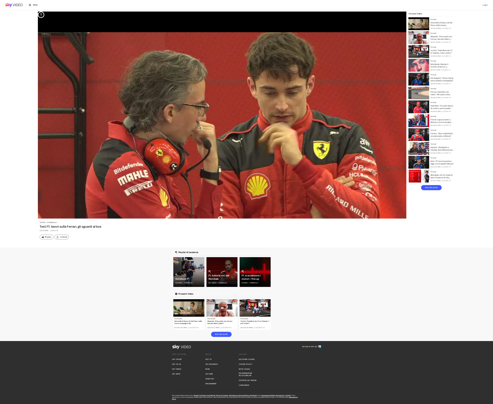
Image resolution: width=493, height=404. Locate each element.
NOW (207, 369)
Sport (43, 222)
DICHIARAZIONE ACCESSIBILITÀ (245, 374)
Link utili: (243, 354)
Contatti (288, 395)
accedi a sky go (309, 347)
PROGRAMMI (210, 384)
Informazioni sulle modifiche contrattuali (243, 395)
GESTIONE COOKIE (247, 359)
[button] (46, 237)
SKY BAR (209, 374)
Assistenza (280, 395)
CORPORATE (244, 385)
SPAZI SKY (209, 379)
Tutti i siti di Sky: (179, 354)
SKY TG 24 (176, 364)
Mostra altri (431, 188)
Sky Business (211, 364)
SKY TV (208, 359)
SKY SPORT (177, 359)
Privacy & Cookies (222, 395)
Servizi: (208, 354)
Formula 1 (52, 222)
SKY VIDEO (176, 369)
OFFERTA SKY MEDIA (248, 380)
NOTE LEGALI (244, 369)
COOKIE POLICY (245, 364)
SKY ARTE (176, 374)
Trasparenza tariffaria (268, 395)
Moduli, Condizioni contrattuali (204, 395)
